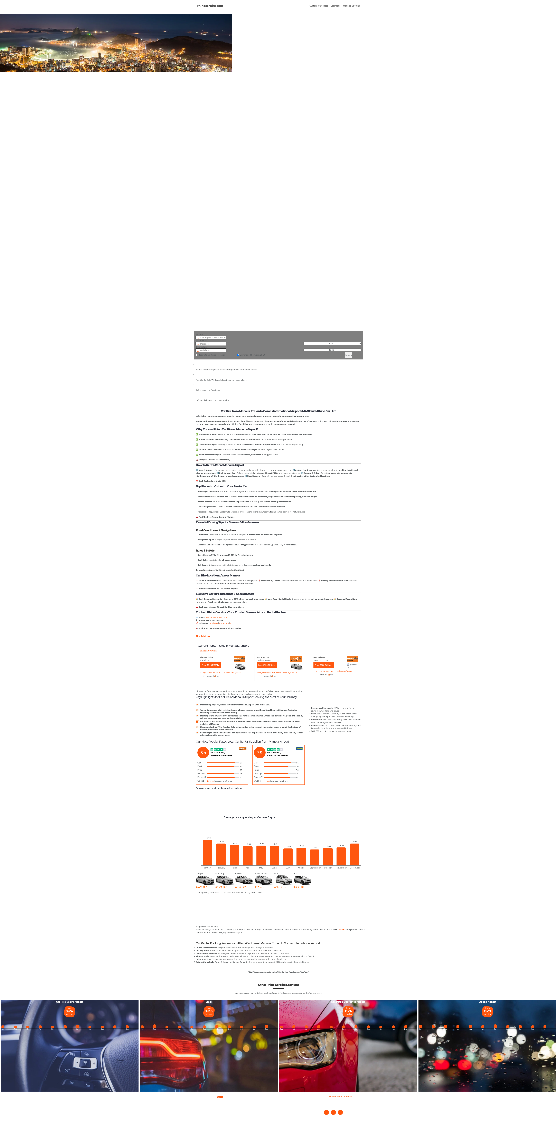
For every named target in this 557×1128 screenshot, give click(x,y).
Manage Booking (351, 5)
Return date (201, 347)
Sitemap (200, 1113)
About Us (200, 1102)
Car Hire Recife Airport (69, 1001)
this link (342, 929)
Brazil (209, 1001)
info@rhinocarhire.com (342, 1102)
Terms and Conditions (206, 1116)
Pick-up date (202, 340)
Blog (198, 1107)
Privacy (199, 1110)
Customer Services (319, 5)
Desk (199, 766)
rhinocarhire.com (210, 6)
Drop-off (201, 777)
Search (348, 355)
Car (199, 762)
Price (199, 770)
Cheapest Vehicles (208, 651)
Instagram (224, 623)
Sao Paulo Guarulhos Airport (348, 1001)
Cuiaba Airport (487, 1001)
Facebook (213, 623)
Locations (335, 5)
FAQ (198, 1104)
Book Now (203, 636)
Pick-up (199, 334)
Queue (200, 781)
